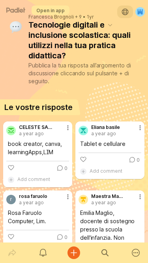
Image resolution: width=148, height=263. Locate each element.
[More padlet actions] (135, 253)
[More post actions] (62, 131)
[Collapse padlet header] (110, 24)
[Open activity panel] (43, 253)
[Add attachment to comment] (11, 179)
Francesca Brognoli (51, 17)
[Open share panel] (12, 253)
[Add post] (73, 253)
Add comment (33, 179)
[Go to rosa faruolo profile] (11, 199)
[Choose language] (125, 12)
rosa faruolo (33, 196)
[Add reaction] (11, 167)
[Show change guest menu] (140, 12)
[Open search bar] (105, 252)
